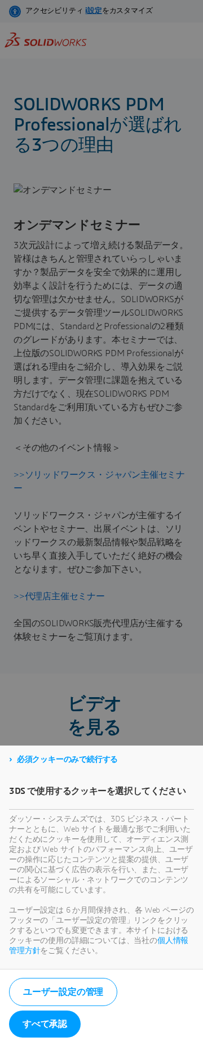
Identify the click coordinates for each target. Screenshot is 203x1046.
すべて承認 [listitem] (45, 1024)
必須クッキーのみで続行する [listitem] (67, 760)
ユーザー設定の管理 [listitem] (63, 991)
